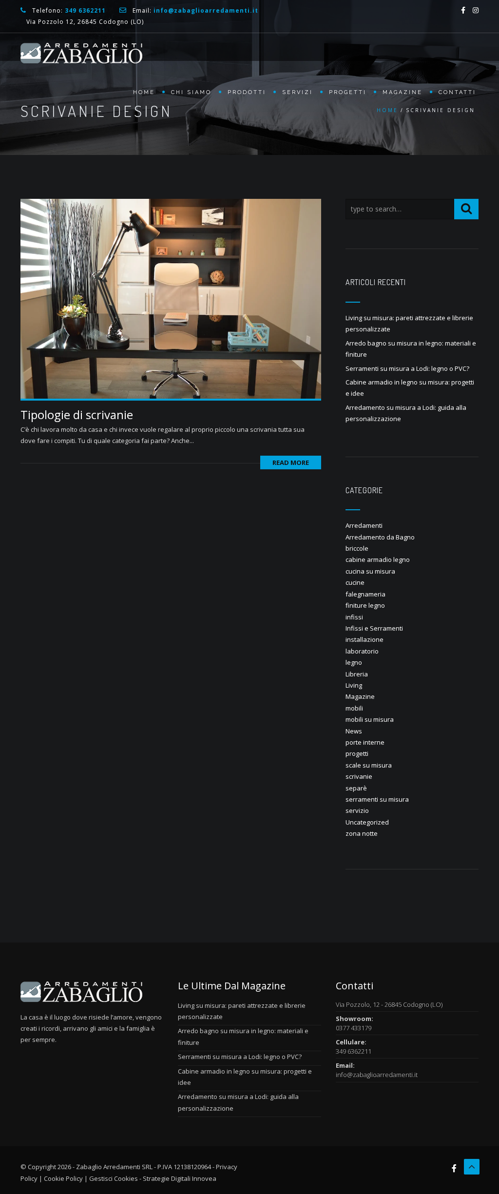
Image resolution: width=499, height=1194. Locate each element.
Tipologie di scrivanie (76, 414)
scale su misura (368, 765)
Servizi (297, 92)
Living (353, 685)
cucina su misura (370, 571)
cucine (355, 582)
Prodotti (247, 92)
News (353, 731)
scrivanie (358, 776)
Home (144, 92)
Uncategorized (367, 822)
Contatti (457, 92)
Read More (290, 462)
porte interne (364, 742)
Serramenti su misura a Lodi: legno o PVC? (407, 368)
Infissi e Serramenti (374, 628)
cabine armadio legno (377, 559)
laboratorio (362, 651)
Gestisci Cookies (113, 1178)
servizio (357, 810)
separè (356, 788)
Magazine (402, 92)
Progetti (347, 92)
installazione (364, 639)
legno (353, 662)
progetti (356, 753)
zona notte (361, 833)
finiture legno (365, 605)
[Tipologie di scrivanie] (170, 298)
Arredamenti (364, 525)
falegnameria (365, 594)
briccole (356, 548)
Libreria (356, 674)
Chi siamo (191, 92)
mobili (354, 708)
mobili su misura (369, 719)
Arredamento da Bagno (380, 537)
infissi (354, 617)
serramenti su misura (377, 799)
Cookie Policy (63, 1178)
